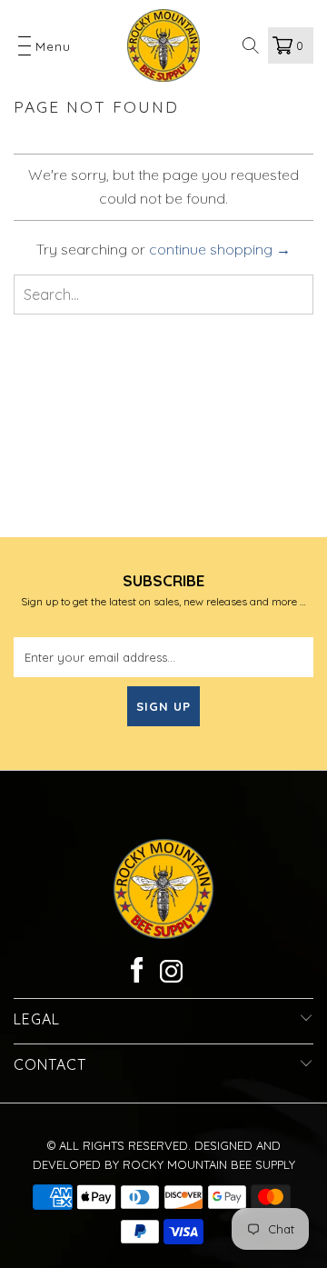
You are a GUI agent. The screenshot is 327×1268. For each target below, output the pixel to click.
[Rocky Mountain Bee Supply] (163, 45)
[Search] (251, 45)
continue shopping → (220, 249)
